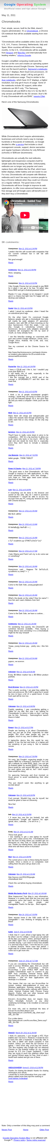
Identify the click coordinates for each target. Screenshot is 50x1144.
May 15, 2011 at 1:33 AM (26, 874)
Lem (10, 490)
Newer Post (7, 1130)
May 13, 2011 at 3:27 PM (24, 728)
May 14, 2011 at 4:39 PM (22, 857)
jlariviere (11, 432)
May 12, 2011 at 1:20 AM (28, 582)
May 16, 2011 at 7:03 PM (28, 915)
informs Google (24, 55)
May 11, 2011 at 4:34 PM (26, 367)
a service (20, 144)
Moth (10, 413)
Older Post (44, 1130)
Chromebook (32, 31)
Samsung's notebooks (37, 69)
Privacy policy (19, 1140)
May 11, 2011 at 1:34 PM (28, 249)
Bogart (11, 728)
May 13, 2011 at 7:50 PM (28, 757)
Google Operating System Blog (16, 1138)
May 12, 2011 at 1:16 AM (28, 538)
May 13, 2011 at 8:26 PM (26, 795)
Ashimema (12, 270)
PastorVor (12, 367)
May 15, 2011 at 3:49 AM (37, 893)
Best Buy (22, 53)
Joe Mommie (13, 455)
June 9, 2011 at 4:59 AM (23, 932)
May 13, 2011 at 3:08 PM (26, 706)
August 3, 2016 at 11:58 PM (32, 1068)
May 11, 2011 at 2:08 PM (27, 270)
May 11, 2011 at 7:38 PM (31, 469)
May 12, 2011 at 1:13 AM (28, 524)
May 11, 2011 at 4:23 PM (23, 308)
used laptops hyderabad (18, 1078)
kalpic (10, 932)
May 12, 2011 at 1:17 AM (28, 551)
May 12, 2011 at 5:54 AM (28, 658)
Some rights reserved (36, 1140)
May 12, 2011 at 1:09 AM (28, 511)
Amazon (9, 53)
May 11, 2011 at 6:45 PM (25, 432)
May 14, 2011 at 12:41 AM (23, 832)
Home (25, 1130)
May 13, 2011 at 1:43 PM (29, 687)
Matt (10, 857)
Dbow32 (11, 1033)
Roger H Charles (15, 469)
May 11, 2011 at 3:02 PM (28, 283)
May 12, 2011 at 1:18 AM (28, 566)
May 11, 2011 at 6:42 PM (22, 413)
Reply (10, 262)
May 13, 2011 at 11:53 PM (21, 814)
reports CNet (39, 96)
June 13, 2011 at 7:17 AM (28, 961)
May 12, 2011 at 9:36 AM (26, 672)
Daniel (10, 308)
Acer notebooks (8, 80)
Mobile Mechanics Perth (17, 893)
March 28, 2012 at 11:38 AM (26, 1033)
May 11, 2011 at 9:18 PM (22, 490)
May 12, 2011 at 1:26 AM (28, 595)
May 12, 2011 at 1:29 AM (27, 624)
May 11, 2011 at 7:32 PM (28, 455)
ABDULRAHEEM (15, 1068)
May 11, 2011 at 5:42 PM (28, 392)
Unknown (12, 672)
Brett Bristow (13, 687)
